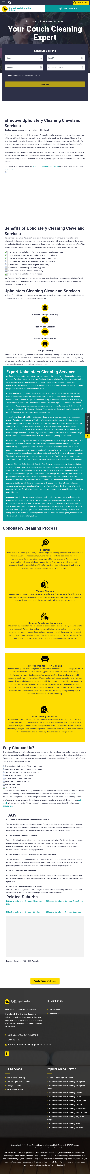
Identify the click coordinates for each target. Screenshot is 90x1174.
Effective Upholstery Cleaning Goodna (65, 1093)
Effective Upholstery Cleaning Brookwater (67, 1109)
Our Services (54, 1010)
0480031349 (82, 3)
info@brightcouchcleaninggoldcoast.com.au (29, 1044)
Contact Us (53, 1014)
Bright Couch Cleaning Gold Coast (46, 166)
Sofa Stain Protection (16, 1090)
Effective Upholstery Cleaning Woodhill (66, 1124)
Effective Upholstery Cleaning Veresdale (67, 1128)
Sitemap (75, 1145)
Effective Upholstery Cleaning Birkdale (23, 912)
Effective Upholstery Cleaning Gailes (65, 1097)
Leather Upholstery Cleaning (19, 1082)
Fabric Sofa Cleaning (16, 1078)
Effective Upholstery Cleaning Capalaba (63, 912)
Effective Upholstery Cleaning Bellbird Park (68, 1113)
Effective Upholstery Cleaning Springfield (67, 1082)
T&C (39, 75)
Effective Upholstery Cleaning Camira (65, 1105)
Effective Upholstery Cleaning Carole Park (67, 1101)
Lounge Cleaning (14, 1086)
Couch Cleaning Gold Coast (61, 1078)
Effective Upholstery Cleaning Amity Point (64, 901)
